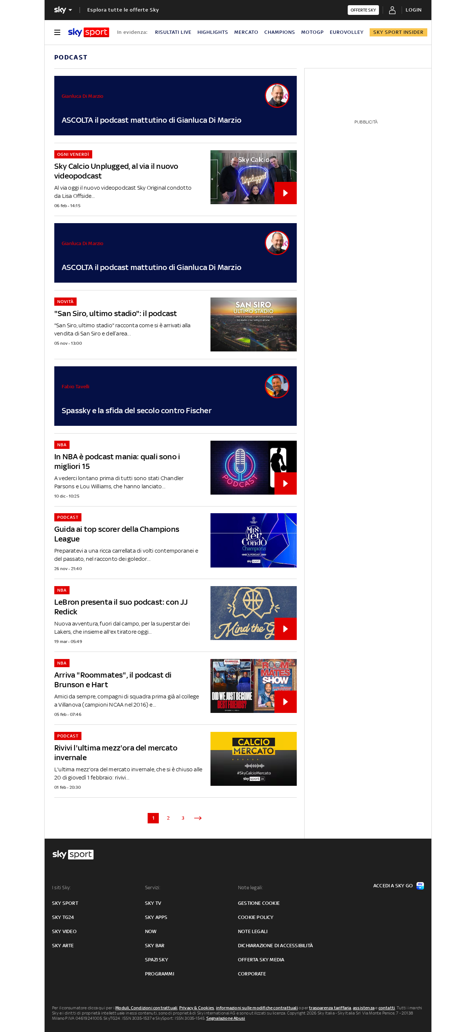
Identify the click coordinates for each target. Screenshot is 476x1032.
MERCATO (246, 32)
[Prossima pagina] (197, 818)
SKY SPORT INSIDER (398, 32)
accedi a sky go (393, 885)
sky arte (63, 945)
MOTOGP (312, 32)
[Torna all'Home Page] (89, 32)
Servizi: (153, 887)
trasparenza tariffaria (330, 1007)
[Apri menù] (57, 32)
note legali (252, 931)
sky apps (156, 917)
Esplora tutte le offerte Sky (123, 10)
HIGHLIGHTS (212, 32)
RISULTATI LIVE (173, 32)
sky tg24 (63, 917)
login (414, 10)
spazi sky (156, 959)
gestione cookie (259, 903)
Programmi (159, 974)
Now (151, 931)
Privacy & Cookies (196, 1007)
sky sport (65, 903)
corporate (252, 974)
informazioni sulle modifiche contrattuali (257, 1007)
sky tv (153, 903)
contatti (387, 1007)
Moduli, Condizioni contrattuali (146, 1007)
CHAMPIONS (279, 32)
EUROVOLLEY (347, 32)
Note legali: (250, 887)
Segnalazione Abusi (225, 1018)
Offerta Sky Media (261, 959)
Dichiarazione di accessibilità (275, 945)
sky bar (154, 945)
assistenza (363, 1007)
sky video (64, 931)
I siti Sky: (61, 887)
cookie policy (256, 917)
